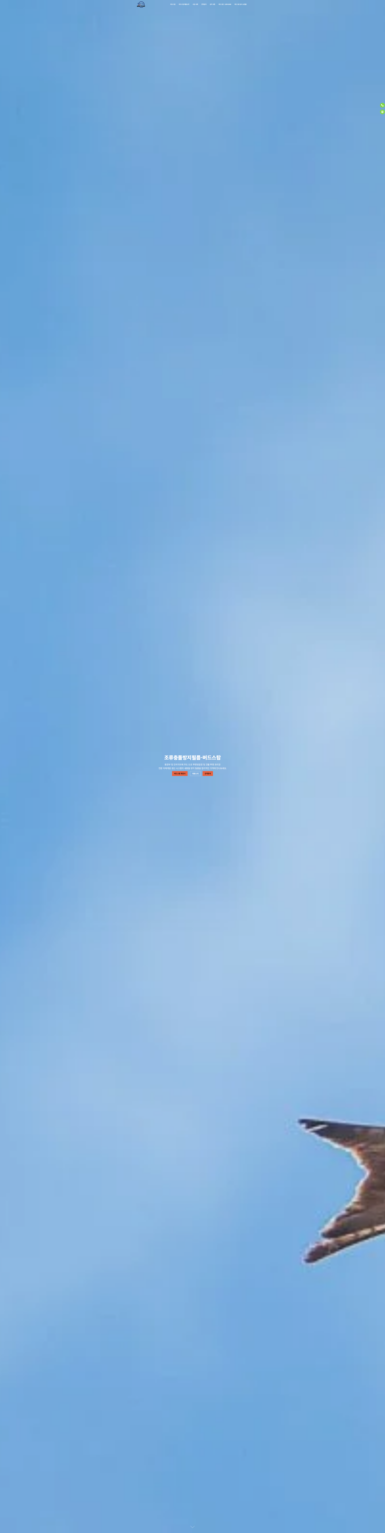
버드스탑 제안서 (179, 773)
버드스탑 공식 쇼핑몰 (241, 4)
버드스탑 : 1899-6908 (225, 4)
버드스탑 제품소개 (184, 4)
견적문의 (203, 4)
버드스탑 (172, 4)
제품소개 (195, 773)
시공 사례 (195, 4)
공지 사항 (212, 4)
